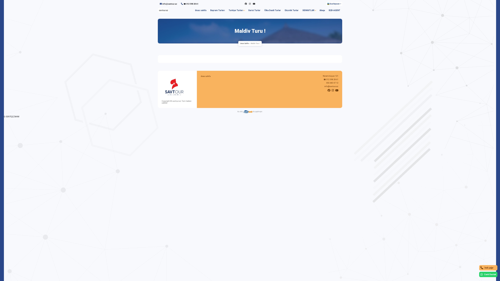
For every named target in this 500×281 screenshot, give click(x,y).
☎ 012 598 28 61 (191, 4)
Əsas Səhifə (244, 43)
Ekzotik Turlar (292, 10)
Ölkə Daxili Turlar (272, 10)
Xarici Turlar (254, 10)
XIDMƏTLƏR (308, 10)
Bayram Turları (217, 10)
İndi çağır (489, 268)
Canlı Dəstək (490, 274)
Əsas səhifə (200, 10)
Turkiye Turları (236, 10)
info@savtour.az (169, 4)
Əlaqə (322, 10)
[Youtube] (254, 3)
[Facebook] (246, 3)
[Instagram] (250, 3)
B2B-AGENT (334, 10)
